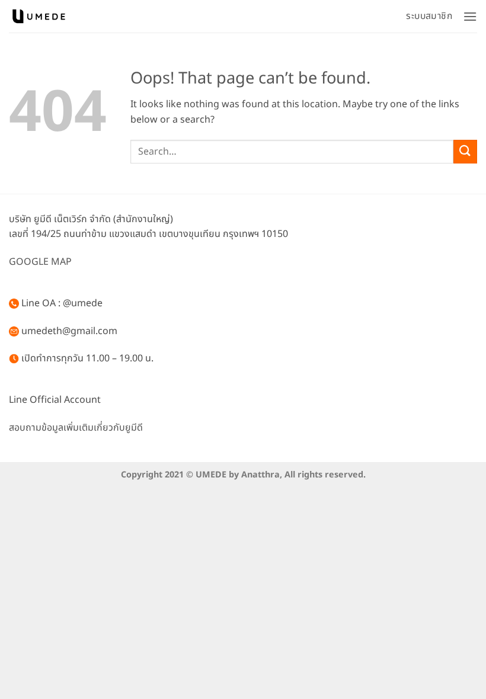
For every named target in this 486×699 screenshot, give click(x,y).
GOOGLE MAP (40, 262)
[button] (470, 16)
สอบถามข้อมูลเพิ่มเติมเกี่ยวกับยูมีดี (76, 428)
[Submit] (465, 151)
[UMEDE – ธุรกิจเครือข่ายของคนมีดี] (38, 16)
